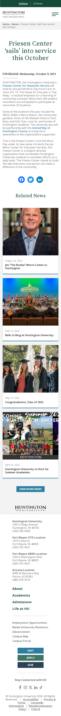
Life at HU (20, 608)
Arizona (37, 3)
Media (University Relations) (30, 627)
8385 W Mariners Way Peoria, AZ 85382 (25, 574)
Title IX (35, 709)
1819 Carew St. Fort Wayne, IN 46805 (25, 542)
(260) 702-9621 (21, 547)
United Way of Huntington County (26, 129)
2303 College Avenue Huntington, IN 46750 (25, 526)
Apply (31, 658)
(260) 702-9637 (21, 563)
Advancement (21, 632)
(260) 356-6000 (21, 531)
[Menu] (55, 14)
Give (30, 665)
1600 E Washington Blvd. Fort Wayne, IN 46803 (27, 558)
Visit (30, 650)
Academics (21, 595)
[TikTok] (41, 687)
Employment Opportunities (29, 622)
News (15, 24)
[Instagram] (25, 687)
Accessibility (31, 699)
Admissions (22, 602)
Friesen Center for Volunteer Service (26, 85)
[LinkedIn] (39, 179)
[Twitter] (30, 179)
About (17, 588)
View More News (30, 489)
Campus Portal (21, 641)
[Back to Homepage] (30, 508)
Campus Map (20, 636)
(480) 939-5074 (21, 580)
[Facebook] (21, 179)
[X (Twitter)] (31, 687)
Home (6, 24)
